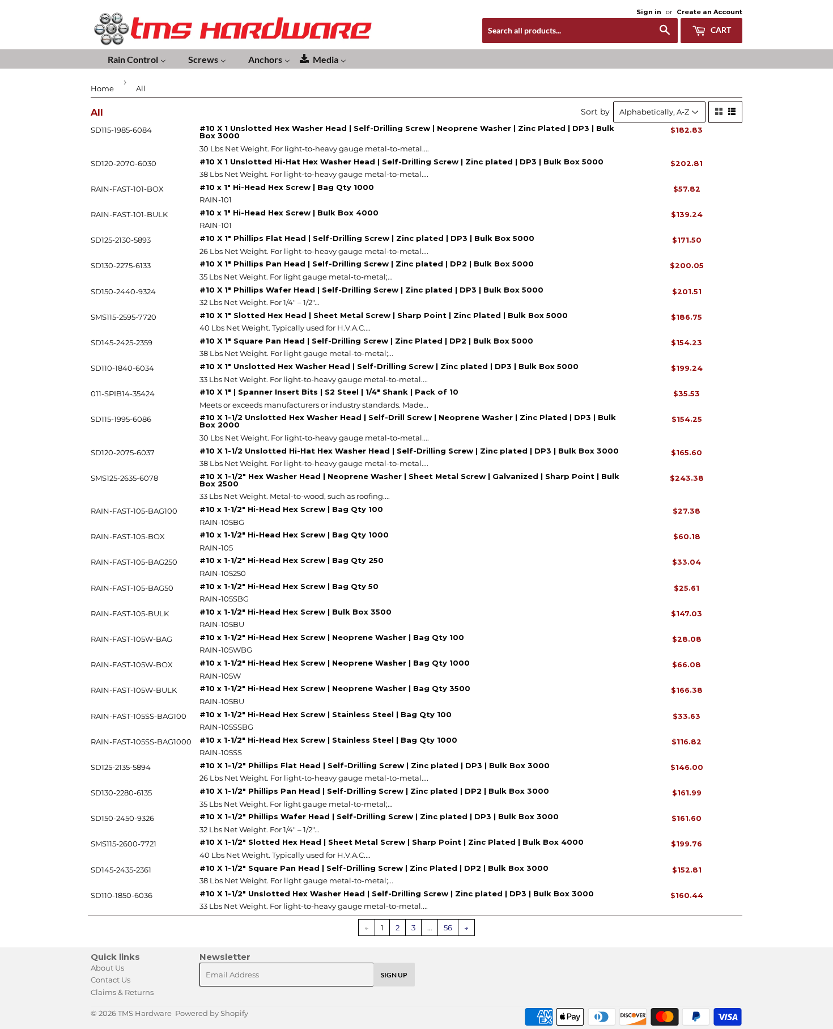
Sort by (595, 112)
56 (448, 927)
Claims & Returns (122, 992)
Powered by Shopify (211, 1013)
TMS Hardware (145, 1013)
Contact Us (110, 979)
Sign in (648, 12)
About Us (107, 967)
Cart (720, 30)
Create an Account (709, 12)
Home (102, 88)
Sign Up (394, 975)
